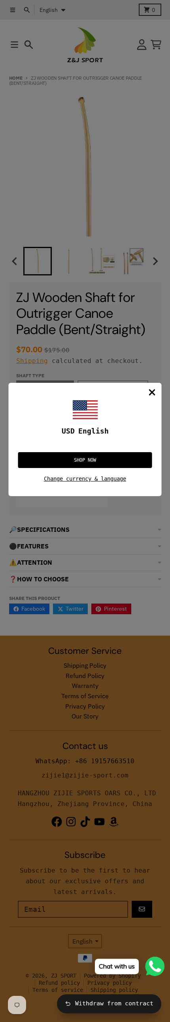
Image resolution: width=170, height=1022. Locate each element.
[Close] (152, 392)
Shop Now (85, 460)
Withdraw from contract (114, 1003)
